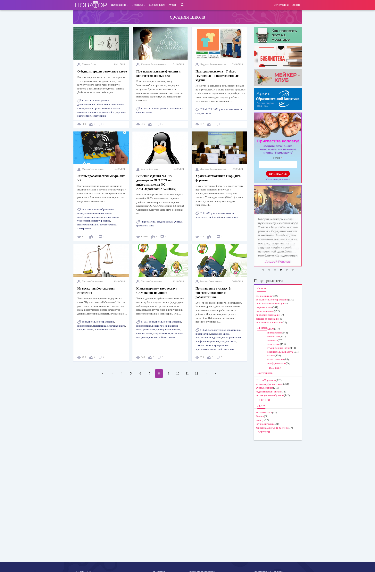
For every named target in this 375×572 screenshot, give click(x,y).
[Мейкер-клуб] (278, 77)
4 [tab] (281, 270)
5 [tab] (287, 270)
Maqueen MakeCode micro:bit (272, 427)
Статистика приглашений (278, 179)
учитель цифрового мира (269, 384)
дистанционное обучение (270, 395)
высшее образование (267, 318)
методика (272, 340)
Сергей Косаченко (149, 169)
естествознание (275, 359)
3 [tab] (275, 270)
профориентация (145, 329)
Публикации (119, 4)
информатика (84, 213)
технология (91, 112)
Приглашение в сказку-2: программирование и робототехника (213, 293)
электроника (99, 115)
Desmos (260, 416)
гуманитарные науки (278, 347)
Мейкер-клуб (157, 4)
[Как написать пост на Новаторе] (278, 35)
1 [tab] (263, 270)
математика (176, 108)
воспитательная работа (280, 351)
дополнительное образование (93, 104)
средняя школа (102, 108)
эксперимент (84, 115)
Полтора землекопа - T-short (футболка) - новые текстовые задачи (217, 76)
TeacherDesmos (264, 412)
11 (188, 373)
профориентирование (89, 216)
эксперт (260, 420)
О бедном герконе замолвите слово (102, 71)
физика (121, 112)
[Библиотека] (278, 56)
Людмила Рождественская (154, 64)
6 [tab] (293, 270)
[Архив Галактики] (278, 99)
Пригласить (278, 173)
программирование (87, 224)
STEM (85, 100)
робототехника (108, 224)
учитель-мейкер (107, 112)
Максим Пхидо (89, 64)
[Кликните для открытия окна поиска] (183, 5)
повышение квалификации (270, 303)
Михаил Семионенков (93, 169)
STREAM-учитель (100, 100)
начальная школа (102, 213)
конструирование (100, 220)
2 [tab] (269, 270)
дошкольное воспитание (269, 322)
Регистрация (281, 4)
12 (198, 373)
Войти (296, 4)
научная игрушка (265, 423)
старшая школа (162, 333)
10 (179, 373)
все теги (275, 367)
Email (276, 157)
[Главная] (91, 5)
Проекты (137, 4)
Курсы (172, 4)
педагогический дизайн (208, 216)
